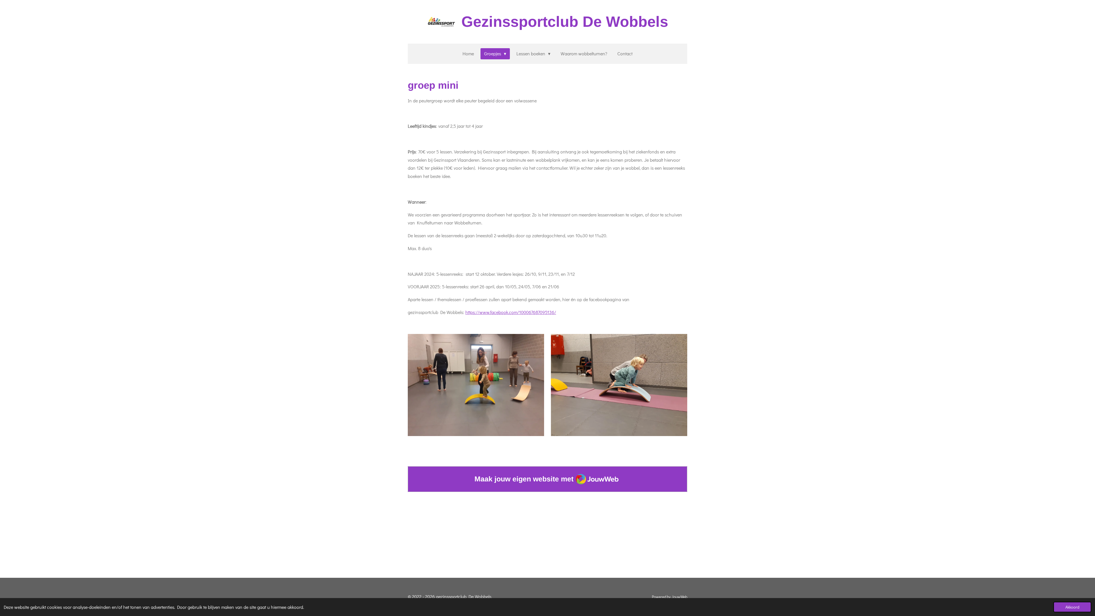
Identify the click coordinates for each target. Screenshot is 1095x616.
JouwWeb (679, 596)
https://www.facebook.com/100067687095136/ (510, 312)
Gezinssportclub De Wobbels (564, 21)
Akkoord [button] (1072, 607)
